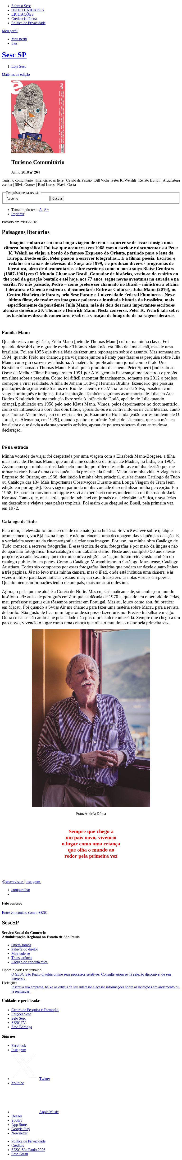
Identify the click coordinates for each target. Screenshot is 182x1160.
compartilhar (20, 890)
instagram (33, 882)
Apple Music (49, 1112)
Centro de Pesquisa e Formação (35, 1010)
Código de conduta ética (29, 962)
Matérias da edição (16, 74)
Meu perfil (19, 39)
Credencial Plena (24, 19)
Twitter (44, 1079)
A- (41, 210)
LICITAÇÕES (22, 14)
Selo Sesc (18, 1018)
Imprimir (17, 214)
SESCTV (18, 1023)
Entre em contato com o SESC (25, 912)
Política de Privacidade (28, 23)
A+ (46, 210)
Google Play (20, 1129)
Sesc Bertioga (21, 1027)
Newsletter (19, 1133)
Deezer (16, 1116)
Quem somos (21, 945)
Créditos (17, 1145)
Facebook (18, 1046)
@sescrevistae (13, 882)
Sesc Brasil (19, 1154)
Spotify (16, 1120)
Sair (14, 43)
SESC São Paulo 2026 (28, 1150)
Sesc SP (14, 54)
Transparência (21, 958)
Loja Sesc (18, 66)
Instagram (18, 1050)
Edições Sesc (21, 1014)
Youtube (17, 1083)
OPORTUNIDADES (27, 10)
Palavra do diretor (24, 949)
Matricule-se (20, 953)
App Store (19, 1125)
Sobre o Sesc (21, 6)
